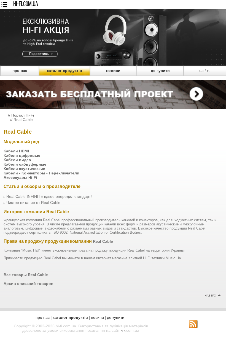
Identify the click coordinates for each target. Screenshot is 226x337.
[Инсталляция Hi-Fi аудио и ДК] (113, 93)
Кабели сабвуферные (25, 164)
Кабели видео (17, 160)
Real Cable (23, 119)
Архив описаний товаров (28, 283)
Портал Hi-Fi (22, 115)
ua (201, 70)
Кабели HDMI (16, 151)
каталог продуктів (64, 70)
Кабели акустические (24, 168)
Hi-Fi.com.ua (25, 4)
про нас (19, 70)
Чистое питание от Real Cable (33, 202)
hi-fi (123, 330)
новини (113, 70)
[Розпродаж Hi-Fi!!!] (113, 64)
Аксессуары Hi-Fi (20, 177)
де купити (160, 70)
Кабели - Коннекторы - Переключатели (41, 173)
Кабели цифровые (22, 155)
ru (209, 70)
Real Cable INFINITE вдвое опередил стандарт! (49, 196)
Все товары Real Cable (26, 275)
